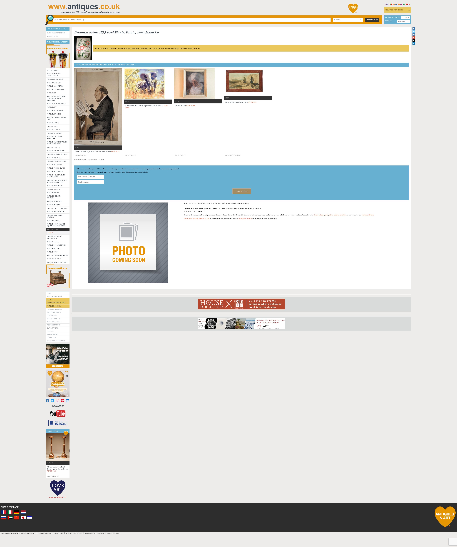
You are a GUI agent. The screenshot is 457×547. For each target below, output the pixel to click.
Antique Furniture (54, 164)
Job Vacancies (52, 334)
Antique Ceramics (54, 133)
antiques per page (392, 17)
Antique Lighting (53, 189)
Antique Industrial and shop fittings (56, 176)
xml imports (78, 533)
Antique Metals (53, 192)
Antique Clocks (53, 147)
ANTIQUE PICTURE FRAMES (56, 161)
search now (372, 19)
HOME (49, 293)
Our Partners (52, 328)
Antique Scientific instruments (54, 237)
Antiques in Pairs (53, 220)
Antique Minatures (54, 201)
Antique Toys (52, 252)
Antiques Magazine (54, 309)
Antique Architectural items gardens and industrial (56, 98)
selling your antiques (245, 219)
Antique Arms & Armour (56, 104)
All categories (53, 70)
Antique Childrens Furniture (54, 137)
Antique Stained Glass (56, 168)
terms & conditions (44, 533)
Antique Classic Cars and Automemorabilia (57, 143)
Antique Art (51, 107)
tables (331, 215)
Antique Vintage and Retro (57, 255)
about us (50, 331)
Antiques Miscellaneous (57, 208)
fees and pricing (53, 325)
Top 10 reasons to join (56, 303)
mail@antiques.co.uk (28, 533)
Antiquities (51, 93)
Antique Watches (54, 259)
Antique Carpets (53, 130)
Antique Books (53, 123)
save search (241, 191)
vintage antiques (319, 215)
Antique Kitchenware (55, 89)
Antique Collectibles (55, 151)
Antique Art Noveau (55, 110)
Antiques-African (54, 82)
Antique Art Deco (54, 114)
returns (69, 533)
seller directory (54, 319)
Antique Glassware (55, 171)
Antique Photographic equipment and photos (56, 225)
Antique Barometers (55, 86)
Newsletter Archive (113, 533)
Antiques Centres (54, 322)
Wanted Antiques (54, 312)
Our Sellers (52, 315)
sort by (388, 21)
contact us (51, 337)
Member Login (52, 36)
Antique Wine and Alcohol (57, 262)
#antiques (58, 406)
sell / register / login (394, 10)
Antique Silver (53, 241)
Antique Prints (53, 229)
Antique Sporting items (56, 245)
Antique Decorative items (57, 154)
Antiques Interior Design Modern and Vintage (57, 181)
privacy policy (58, 533)
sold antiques (90, 533)
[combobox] (348, 20)
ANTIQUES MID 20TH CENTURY (54, 197)
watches (336, 215)
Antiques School (54, 306)
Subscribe (100, 533)
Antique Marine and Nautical (54, 216)
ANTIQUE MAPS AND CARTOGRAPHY (54, 75)
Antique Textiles (53, 248)
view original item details (192, 48)
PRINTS (50, 233)
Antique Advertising (55, 79)
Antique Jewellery (54, 186)
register (50, 300)
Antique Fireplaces (54, 158)
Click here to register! (56, 33)
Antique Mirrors (53, 205)
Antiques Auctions (54, 296)
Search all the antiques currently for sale (196, 219)
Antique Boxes (52, 126)
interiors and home (368, 215)
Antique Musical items (56, 212)
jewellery (343, 215)
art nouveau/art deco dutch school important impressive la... (57, 469)
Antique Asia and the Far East (56, 118)
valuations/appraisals (56, 341)
